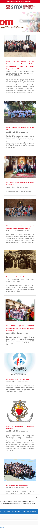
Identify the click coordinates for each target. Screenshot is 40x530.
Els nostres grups (26, 71)
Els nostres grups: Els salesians (17, 485)
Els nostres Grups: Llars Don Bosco (18, 379)
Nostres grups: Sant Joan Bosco (17, 277)
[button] (37, 497)
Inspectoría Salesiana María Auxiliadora (19, 1)
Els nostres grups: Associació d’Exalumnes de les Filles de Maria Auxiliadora (20, 328)
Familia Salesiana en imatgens (17, 73)
